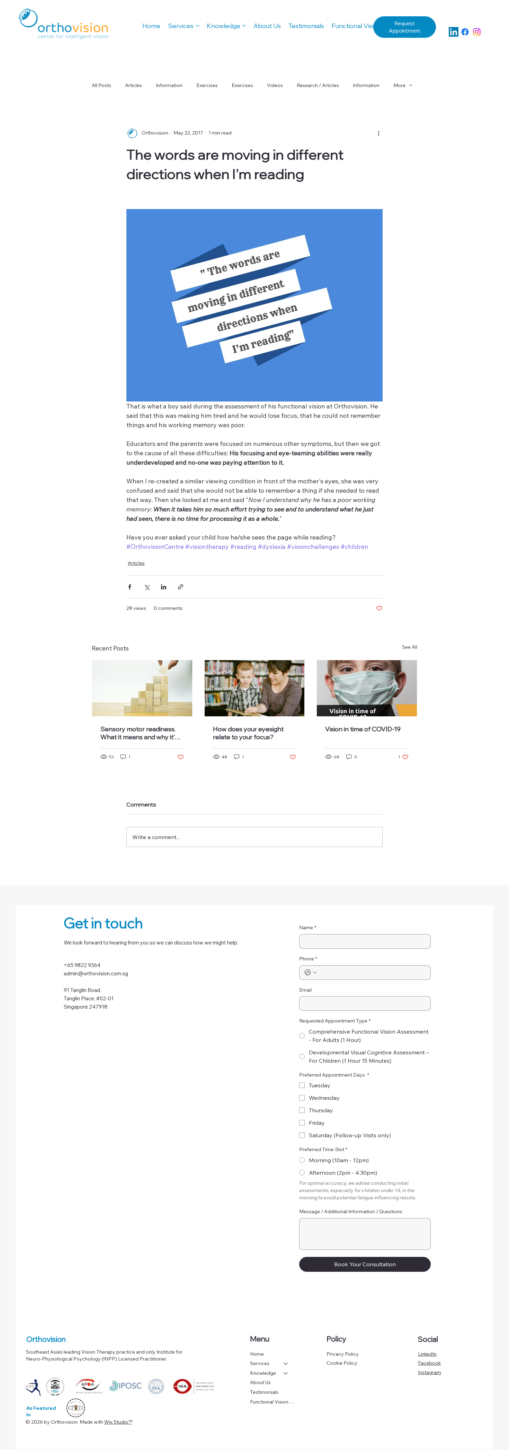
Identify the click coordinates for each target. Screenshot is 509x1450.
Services (259, 1363)
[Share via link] (180, 587)
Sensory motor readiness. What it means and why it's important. (139, 733)
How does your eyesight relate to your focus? (248, 733)
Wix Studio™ (118, 1422)
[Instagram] (477, 32)
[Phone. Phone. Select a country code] (311, 972)
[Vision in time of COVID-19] (367, 688)
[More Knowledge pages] (244, 25)
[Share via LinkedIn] (163, 587)
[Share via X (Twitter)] (146, 587)
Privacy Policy (343, 1354)
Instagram (429, 1372)
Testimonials (264, 1392)
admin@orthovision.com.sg (96, 973)
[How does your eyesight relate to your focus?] (255, 688)
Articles (133, 85)
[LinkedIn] (453, 32)
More (399, 85)
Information (169, 85)
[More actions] (378, 133)
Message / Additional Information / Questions (350, 1211)
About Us (260, 1382)
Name (307, 927)
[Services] (286, 1364)
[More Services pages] (197, 25)
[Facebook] (465, 32)
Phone (308, 959)
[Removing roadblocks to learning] (142, 688)
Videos (275, 85)
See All (409, 647)
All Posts (101, 85)
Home (257, 1354)
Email (305, 990)
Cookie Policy (342, 1363)
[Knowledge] (286, 1373)
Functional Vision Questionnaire (272, 1402)
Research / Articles (318, 85)
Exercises (207, 85)
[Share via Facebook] (129, 587)
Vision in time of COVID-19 (363, 729)
